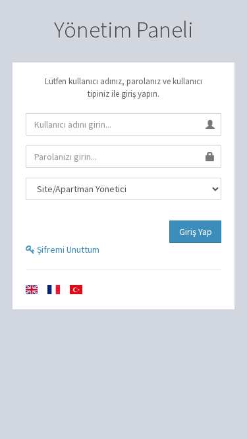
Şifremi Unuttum (67, 249)
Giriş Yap (195, 232)
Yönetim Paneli (124, 29)
